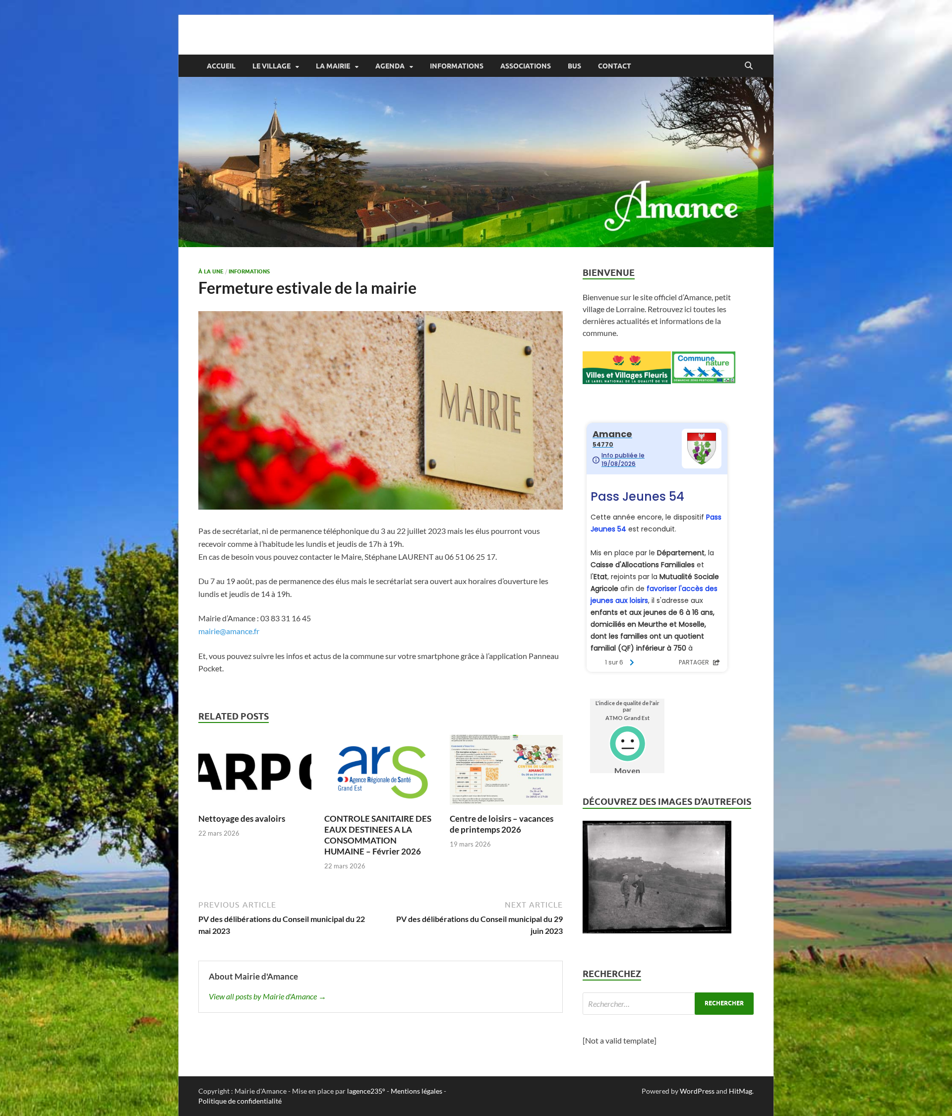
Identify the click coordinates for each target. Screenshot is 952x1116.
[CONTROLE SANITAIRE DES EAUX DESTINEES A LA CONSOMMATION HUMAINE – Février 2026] (380, 773)
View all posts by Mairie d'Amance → (267, 996)
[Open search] (748, 66)
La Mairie (333, 66)
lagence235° (366, 1091)
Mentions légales (416, 1091)
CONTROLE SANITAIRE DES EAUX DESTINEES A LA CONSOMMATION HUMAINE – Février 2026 (377, 834)
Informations (456, 66)
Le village (271, 66)
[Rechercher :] (668, 1003)
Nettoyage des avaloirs (241, 818)
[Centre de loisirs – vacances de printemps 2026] (506, 773)
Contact (614, 66)
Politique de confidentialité (240, 1101)
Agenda (390, 66)
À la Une (211, 271)
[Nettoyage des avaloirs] (254, 773)
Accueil (221, 66)
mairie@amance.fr (228, 631)
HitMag (740, 1091)
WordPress (697, 1091)
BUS (574, 66)
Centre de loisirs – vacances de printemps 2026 (501, 824)
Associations (525, 66)
